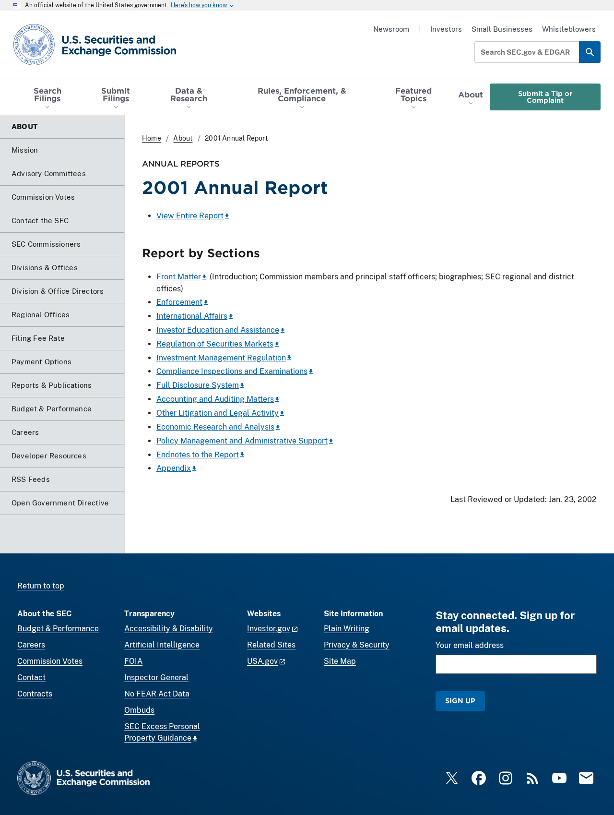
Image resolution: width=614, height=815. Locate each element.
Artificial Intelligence (162, 644)
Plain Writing (346, 628)
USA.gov (262, 661)
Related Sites (271, 644)
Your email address (470, 645)
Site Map (340, 661)
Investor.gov (268, 628)
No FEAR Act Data (156, 693)
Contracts (34, 693)
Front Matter (178, 276)
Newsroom (391, 29)
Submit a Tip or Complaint (545, 96)
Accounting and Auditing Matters (215, 399)
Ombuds (139, 710)
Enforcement (179, 302)
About (182, 138)
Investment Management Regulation (221, 357)
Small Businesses (502, 29)
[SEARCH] (590, 52)
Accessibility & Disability (168, 628)
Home (151, 138)
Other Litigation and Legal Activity (217, 413)
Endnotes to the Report (197, 454)
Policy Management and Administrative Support (242, 440)
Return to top (40, 585)
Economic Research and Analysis (215, 426)
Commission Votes (50, 661)
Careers (31, 644)
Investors (446, 29)
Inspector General (156, 677)
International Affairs (191, 316)
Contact (31, 677)
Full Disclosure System (197, 385)
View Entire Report (190, 215)
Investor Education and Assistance (217, 330)
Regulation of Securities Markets (214, 343)
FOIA (133, 661)
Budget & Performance (58, 628)
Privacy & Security (357, 644)
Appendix (173, 468)
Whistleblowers (569, 29)
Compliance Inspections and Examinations (231, 371)
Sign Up (460, 700)
